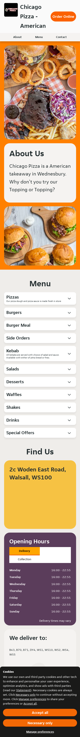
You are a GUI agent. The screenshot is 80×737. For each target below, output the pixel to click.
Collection (24, 559)
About (17, 37)
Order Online (63, 16)
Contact (61, 37)
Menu (39, 37)
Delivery (24, 551)
